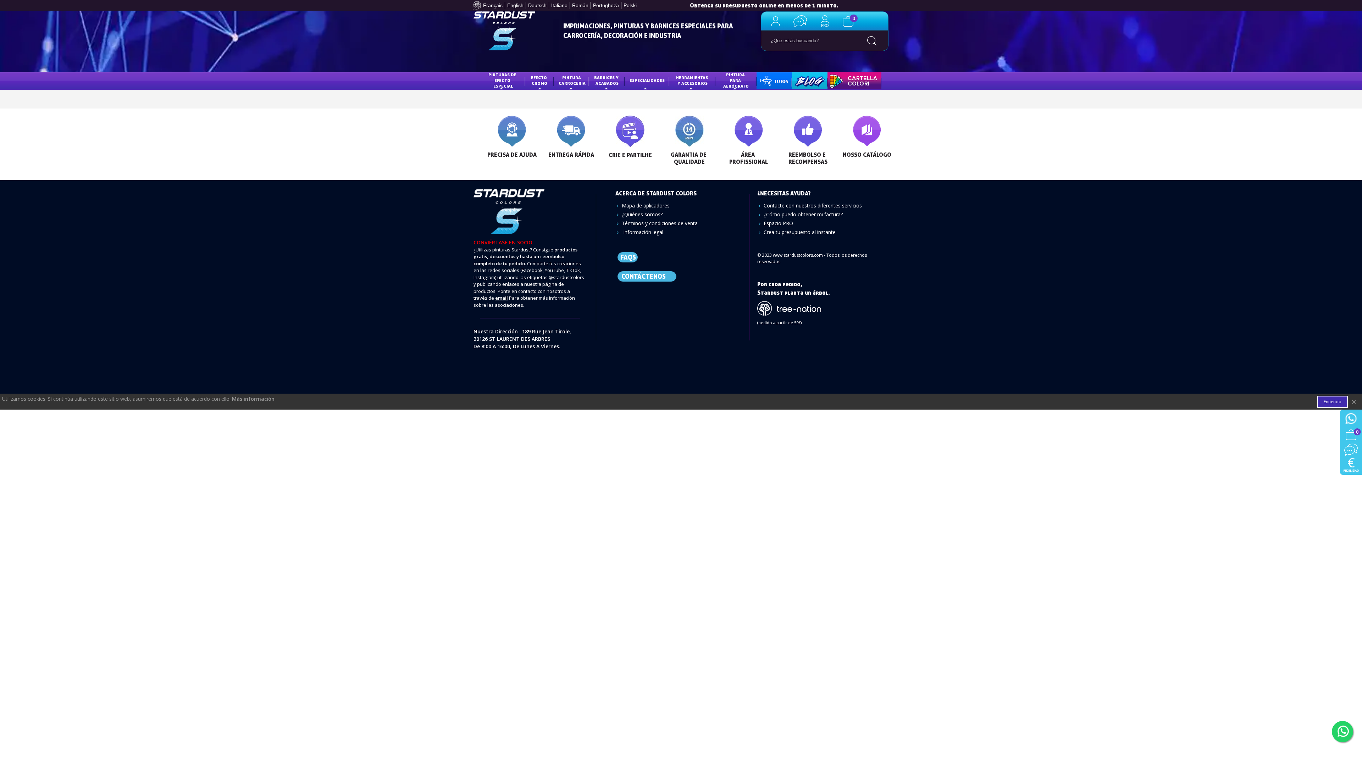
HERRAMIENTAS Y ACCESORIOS (692, 80)
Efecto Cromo (539, 80)
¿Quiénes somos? (642, 214)
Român (580, 5)
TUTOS (769, 80)
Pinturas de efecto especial (502, 80)
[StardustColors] (504, 30)
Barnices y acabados (607, 80)
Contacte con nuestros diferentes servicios (813, 205)
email (501, 298)
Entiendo (1332, 402)
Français (493, 5)
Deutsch (537, 5)
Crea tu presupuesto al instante (800, 232)
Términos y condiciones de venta (660, 223)
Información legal (642, 232)
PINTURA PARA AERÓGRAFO (736, 80)
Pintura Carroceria (572, 80)
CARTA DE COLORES (852, 80)
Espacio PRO (778, 223)
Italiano (559, 5)
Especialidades (647, 80)
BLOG (802, 80)
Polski (630, 5)
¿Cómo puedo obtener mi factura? (803, 214)
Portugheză (606, 5)
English (515, 5)
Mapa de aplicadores (646, 205)
